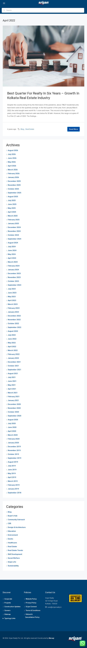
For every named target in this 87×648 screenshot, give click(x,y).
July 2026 (12, 154)
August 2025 (13, 197)
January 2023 (13, 312)
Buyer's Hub (12, 516)
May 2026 (12, 162)
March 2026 (13, 170)
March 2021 (13, 393)
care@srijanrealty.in (55, 607)
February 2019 (13, 485)
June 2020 (12, 427)
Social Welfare (14, 558)
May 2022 (12, 343)
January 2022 (13, 358)
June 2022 (12, 339)
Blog (22, 129)
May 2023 (12, 297)
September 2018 (14, 493)
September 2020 (14, 416)
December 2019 (14, 447)
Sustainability (13, 566)
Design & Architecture (17, 527)
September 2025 (14, 193)
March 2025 (13, 216)
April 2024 (12, 258)
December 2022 (14, 316)
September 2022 (14, 327)
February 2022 (13, 354)
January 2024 (13, 270)
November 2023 (14, 277)
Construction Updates (12, 607)
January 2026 (13, 177)
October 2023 (13, 281)
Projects (7, 603)
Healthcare (12, 543)
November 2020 (14, 408)
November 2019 (14, 450)
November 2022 (14, 320)
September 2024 (14, 239)
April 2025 (12, 212)
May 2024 (12, 254)
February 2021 (13, 397)
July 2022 (12, 335)
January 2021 (13, 400)
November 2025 (14, 185)
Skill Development (15, 554)
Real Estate (29, 129)
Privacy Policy (31, 603)
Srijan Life (12, 562)
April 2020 (12, 431)
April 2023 (12, 300)
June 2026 (12, 158)
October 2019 (13, 454)
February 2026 (13, 173)
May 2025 (12, 208)
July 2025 (12, 200)
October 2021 (13, 366)
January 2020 (13, 443)
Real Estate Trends (15, 550)
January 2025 (13, 223)
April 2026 (12, 166)
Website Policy (31, 599)
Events (10, 539)
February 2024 (13, 266)
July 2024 (12, 247)
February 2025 (13, 220)
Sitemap (7, 614)
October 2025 (13, 189)
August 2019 (13, 462)
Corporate (8, 599)
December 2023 (14, 273)
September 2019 (14, 458)
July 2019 (12, 466)
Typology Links (9, 618)
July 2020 (12, 423)
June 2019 (12, 470)
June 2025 (12, 204)
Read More (73, 129)
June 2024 (12, 250)
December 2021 (14, 362)
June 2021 (12, 381)
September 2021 (14, 370)
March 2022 (13, 350)
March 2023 (13, 304)
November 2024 (14, 231)
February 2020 (13, 439)
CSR (9, 523)
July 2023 (12, 289)
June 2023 (12, 293)
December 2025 (14, 181)
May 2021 (12, 385)
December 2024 (14, 227)
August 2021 (13, 373)
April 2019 (12, 477)
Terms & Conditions (33, 610)
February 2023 (13, 308)
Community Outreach (16, 520)
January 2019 (13, 489)
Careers (7, 610)
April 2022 (12, 347)
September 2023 (14, 285)
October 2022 (13, 323)
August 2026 (13, 150)
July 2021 (12, 377)
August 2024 (13, 243)
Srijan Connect (31, 607)
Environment (13, 535)
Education (12, 531)
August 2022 (13, 331)
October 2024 (13, 235)
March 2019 (13, 481)
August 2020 (13, 420)
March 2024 (13, 262)
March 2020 (13, 435)
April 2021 (12, 389)
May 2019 (12, 473)
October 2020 (13, 412)
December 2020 (14, 404)
